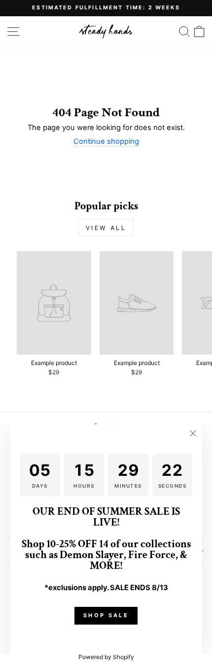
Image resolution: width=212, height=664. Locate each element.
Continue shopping (106, 141)
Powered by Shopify (106, 657)
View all (106, 228)
